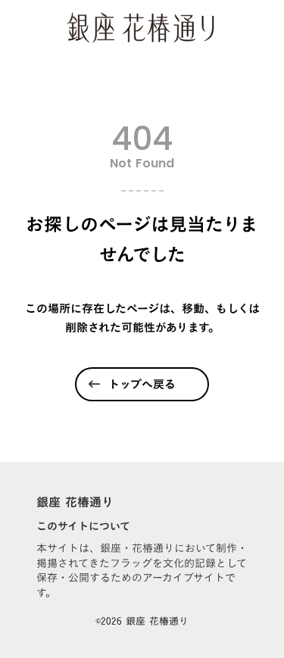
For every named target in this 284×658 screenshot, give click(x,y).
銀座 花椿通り (75, 501)
